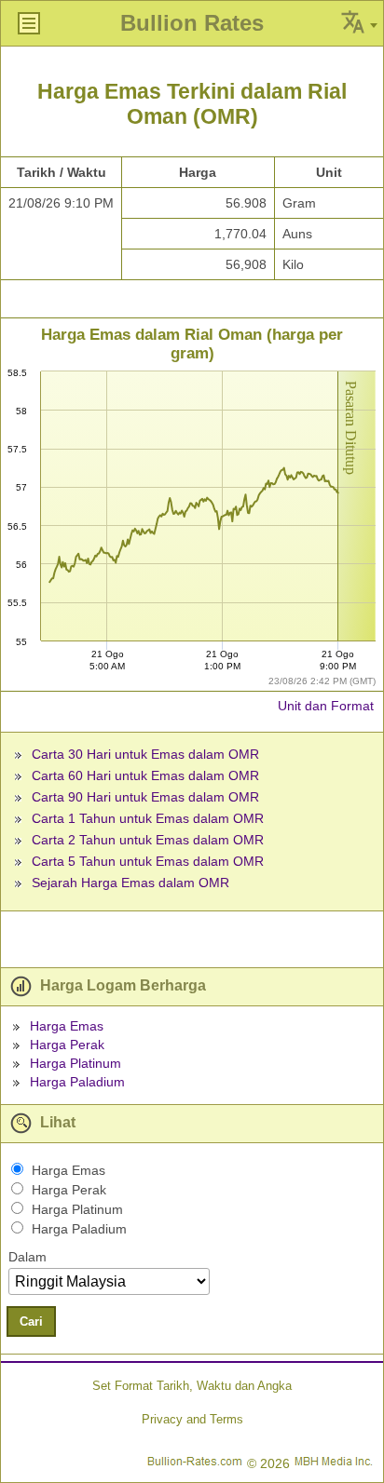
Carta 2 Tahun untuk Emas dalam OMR (148, 839)
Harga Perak (67, 1044)
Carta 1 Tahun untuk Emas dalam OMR (148, 818)
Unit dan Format (326, 705)
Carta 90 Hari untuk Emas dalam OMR (145, 796)
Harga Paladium (77, 1081)
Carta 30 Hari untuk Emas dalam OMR (145, 754)
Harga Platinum (75, 1063)
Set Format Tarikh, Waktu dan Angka (192, 1386)
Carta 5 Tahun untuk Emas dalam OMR (148, 861)
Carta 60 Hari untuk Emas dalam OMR (145, 775)
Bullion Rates (192, 22)
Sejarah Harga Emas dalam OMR (130, 882)
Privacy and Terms (192, 1419)
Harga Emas (66, 1025)
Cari (31, 1321)
